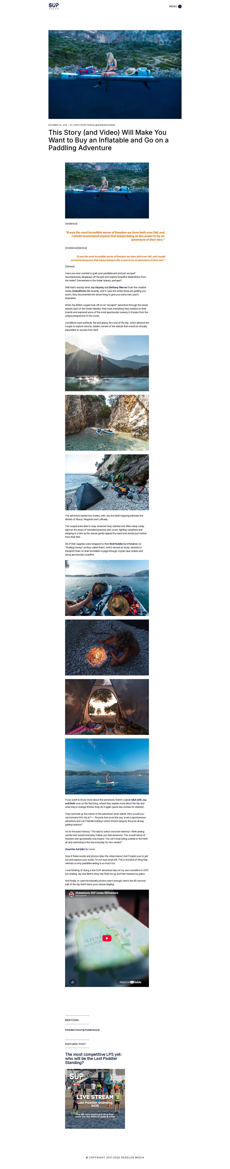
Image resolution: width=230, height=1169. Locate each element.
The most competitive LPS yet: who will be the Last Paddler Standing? (93, 1058)
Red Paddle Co (118, 543)
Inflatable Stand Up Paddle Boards (82, 1030)
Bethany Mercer (118, 287)
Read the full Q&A (75, 849)
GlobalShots (79, 291)
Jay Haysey (97, 287)
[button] (115, 74)
